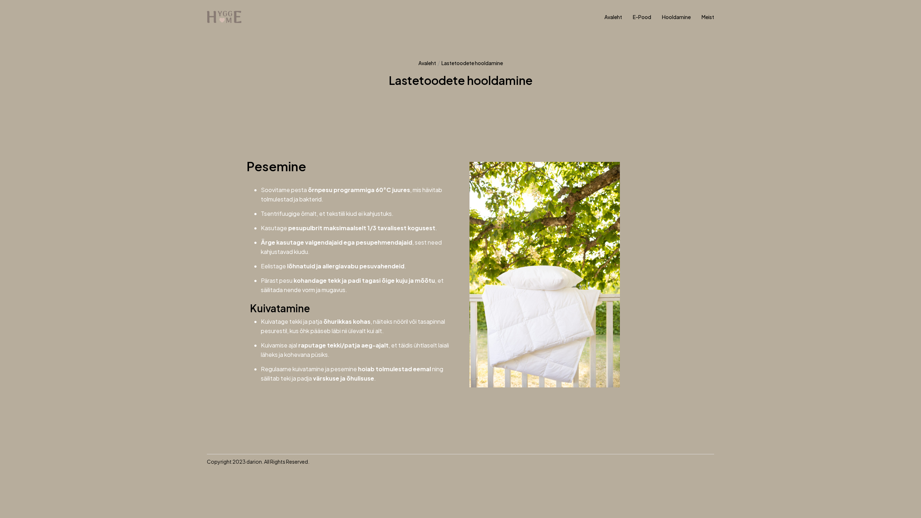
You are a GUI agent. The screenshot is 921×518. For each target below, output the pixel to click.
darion (254, 461)
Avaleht (427, 63)
